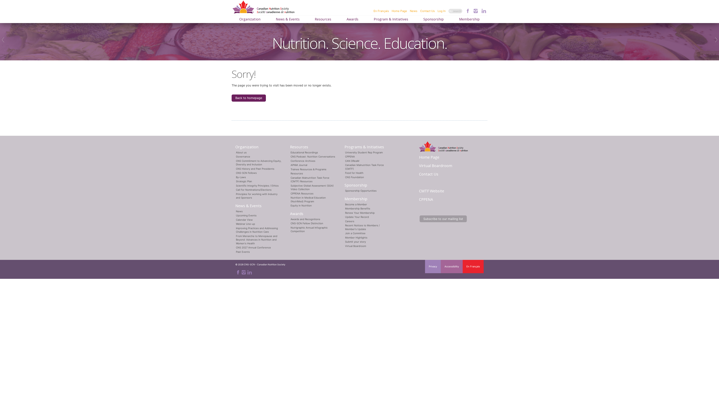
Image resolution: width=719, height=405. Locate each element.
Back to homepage (248, 98)
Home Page (399, 11)
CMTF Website (431, 191)
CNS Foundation (354, 177)
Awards (352, 19)
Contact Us (427, 11)
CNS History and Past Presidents (255, 168)
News (413, 11)
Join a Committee (355, 233)
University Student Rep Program (364, 152)
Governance (243, 156)
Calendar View (244, 219)
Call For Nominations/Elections (253, 189)
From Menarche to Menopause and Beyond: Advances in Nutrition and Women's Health (256, 240)
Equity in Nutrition (301, 205)
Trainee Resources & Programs (308, 169)
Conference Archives (303, 160)
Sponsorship (433, 19)
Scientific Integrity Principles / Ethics (257, 185)
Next (717, 40)
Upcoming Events (246, 215)
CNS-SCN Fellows (246, 172)
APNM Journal (299, 165)
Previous (2, 40)
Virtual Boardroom (355, 246)
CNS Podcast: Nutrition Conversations (313, 156)
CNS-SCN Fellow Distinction (307, 223)
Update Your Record (357, 216)
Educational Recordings (304, 152)
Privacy (433, 266)
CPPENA (350, 156)
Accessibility (452, 266)
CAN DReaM (352, 160)
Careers (349, 221)
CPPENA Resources (302, 193)
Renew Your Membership (360, 212)
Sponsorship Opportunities (361, 190)
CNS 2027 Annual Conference (253, 247)
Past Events (243, 251)
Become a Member (356, 204)
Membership (469, 19)
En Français (381, 11)
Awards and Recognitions (305, 219)
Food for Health (354, 172)
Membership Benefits (357, 208)
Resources (323, 19)
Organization (249, 19)
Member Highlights (356, 237)
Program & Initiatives (391, 19)
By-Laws (241, 177)
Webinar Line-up (245, 223)
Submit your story (355, 241)
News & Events (288, 19)
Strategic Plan (244, 181)
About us (241, 152)
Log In (442, 11)
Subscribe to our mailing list (443, 219)
